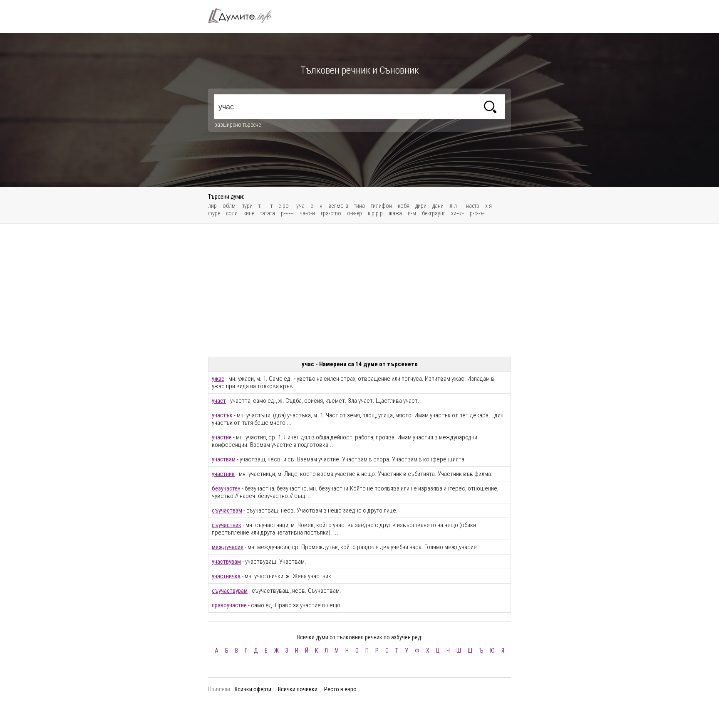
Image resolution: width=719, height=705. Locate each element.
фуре (214, 213)
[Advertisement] (359, 290)
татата (267, 213)
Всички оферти (253, 689)
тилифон (381, 205)
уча (300, 205)
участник (223, 474)
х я (488, 205)
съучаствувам (230, 590)
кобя (403, 205)
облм (229, 205)
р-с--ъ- (477, 213)
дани (438, 205)
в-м (412, 213)
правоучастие (229, 605)
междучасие (227, 547)
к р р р (375, 213)
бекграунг (433, 213)
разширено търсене (237, 124)
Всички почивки (297, 689)
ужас (218, 378)
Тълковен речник (244, 15)
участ (219, 400)
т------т (265, 205)
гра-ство (331, 213)
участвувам (226, 561)
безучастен (226, 488)
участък (222, 415)
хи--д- (457, 213)
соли (232, 213)
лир (212, 205)
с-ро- (284, 205)
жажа (395, 213)
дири (420, 205)
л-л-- (454, 205)
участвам (224, 459)
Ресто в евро (340, 689)
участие (222, 437)
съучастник (226, 525)
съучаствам (227, 510)
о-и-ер (354, 213)
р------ (287, 213)
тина (359, 205)
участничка (226, 576)
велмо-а (338, 205)
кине (248, 213)
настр (472, 205)
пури (247, 205)
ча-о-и (307, 213)
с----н (316, 205)
